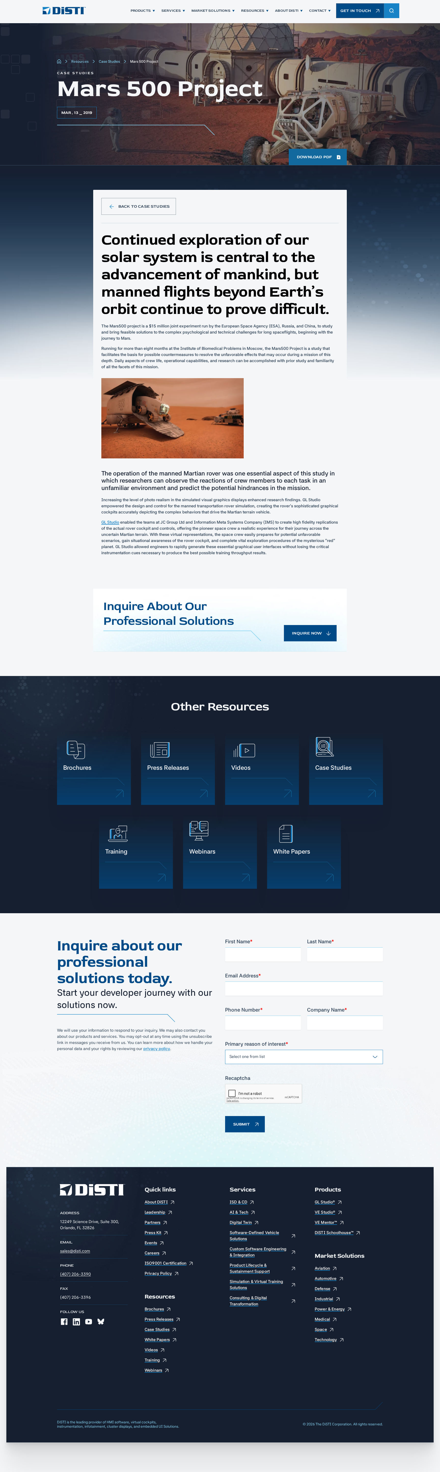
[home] (64, 10)
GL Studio (110, 522)
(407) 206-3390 (75, 1274)
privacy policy (156, 1048)
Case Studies (109, 61)
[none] (64, 1322)
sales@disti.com (75, 1251)
